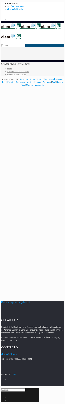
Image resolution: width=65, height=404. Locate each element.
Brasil (39, 79)
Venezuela (39, 85)
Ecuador (11, 82)
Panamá (37, 82)
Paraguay (47, 82)
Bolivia (32, 79)
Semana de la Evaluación (18, 71)
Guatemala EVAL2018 (16, 74)
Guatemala (20, 82)
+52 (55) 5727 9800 (15, 6)
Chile (45, 79)
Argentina (24, 79)
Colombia (53, 79)
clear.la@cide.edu (15, 9)
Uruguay (30, 85)
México (30, 82)
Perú (54, 82)
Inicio (9, 69)
